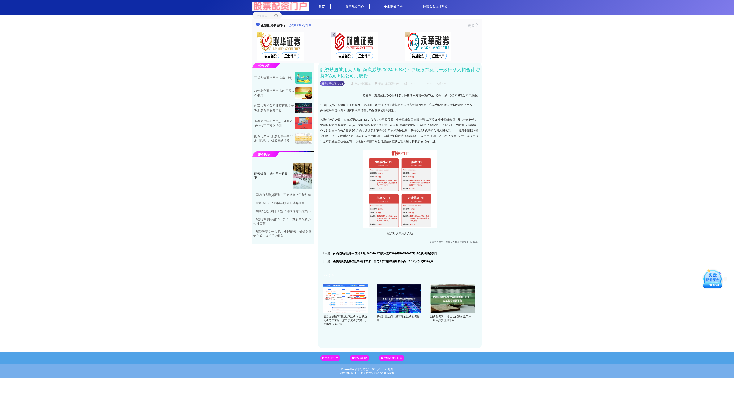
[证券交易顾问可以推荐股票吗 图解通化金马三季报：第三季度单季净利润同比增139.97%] (345, 298)
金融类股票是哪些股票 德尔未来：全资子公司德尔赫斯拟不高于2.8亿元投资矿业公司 (383, 261)
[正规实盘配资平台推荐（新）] (303, 78)
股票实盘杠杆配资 (435, 6)
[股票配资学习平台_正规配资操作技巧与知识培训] (303, 123)
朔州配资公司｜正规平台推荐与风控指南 (283, 211)
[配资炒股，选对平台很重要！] (302, 176)
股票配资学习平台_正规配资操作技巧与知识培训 (273, 123)
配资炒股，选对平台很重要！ (271, 175)
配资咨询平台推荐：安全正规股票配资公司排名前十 (282, 221)
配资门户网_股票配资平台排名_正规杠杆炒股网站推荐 (273, 138)
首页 (322, 6)
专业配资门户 (393, 6)
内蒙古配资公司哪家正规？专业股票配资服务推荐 (274, 107)
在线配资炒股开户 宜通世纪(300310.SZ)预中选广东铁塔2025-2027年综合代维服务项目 (385, 253)
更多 (472, 25)
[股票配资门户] (280, 6)
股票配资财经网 (374, 373)
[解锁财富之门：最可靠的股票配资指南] (399, 298)
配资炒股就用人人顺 (332, 83)
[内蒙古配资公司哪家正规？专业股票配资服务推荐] (303, 108)
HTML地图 (387, 369)
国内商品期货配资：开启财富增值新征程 (283, 195)
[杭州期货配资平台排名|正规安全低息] (303, 93)
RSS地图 (375, 369)
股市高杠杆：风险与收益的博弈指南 (280, 203)
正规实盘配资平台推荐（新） (274, 78)
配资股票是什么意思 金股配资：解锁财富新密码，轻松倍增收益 (282, 233)
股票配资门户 (354, 6)
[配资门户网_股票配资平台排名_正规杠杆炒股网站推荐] (303, 138)
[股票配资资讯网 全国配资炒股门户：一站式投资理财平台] (452, 298)
